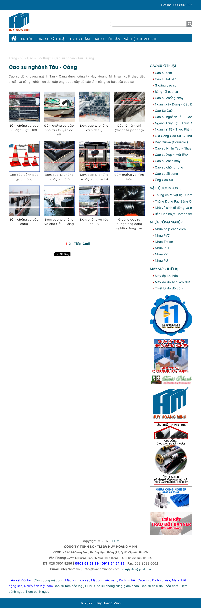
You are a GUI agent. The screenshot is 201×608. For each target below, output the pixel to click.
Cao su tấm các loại (68, 586)
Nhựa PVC (162, 235)
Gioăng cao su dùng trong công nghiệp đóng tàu (129, 223)
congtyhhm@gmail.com (136, 569)
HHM (115, 541)
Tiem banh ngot (37, 592)
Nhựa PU (161, 260)
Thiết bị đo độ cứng (169, 288)
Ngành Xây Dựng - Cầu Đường (177, 104)
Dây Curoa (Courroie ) (171, 142)
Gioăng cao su (165, 85)
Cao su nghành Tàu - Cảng (175, 117)
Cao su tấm (80, 39)
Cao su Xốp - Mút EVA (171, 155)
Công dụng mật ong (48, 580)
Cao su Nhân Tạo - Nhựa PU (176, 148)
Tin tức (27, 39)
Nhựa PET (162, 248)
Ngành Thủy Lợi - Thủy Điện (175, 123)
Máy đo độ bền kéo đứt (172, 282)
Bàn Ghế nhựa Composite (174, 214)
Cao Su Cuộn (165, 111)
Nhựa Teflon (164, 242)
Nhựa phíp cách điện (170, 229)
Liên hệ (86, 48)
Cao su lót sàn (107, 39)
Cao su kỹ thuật (51, 39)
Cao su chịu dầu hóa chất (159, 586)
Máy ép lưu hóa (166, 276)
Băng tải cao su (166, 92)
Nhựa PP (161, 254)
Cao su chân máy (168, 161)
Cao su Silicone (166, 174)
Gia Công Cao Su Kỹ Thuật (175, 136)
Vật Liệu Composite (140, 39)
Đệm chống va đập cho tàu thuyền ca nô (59, 129)
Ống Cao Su (164, 180)
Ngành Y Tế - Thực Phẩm (173, 129)
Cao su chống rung (169, 167)
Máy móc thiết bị (61, 48)
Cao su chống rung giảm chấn (116, 586)
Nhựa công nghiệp (27, 48)
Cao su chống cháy (169, 98)
